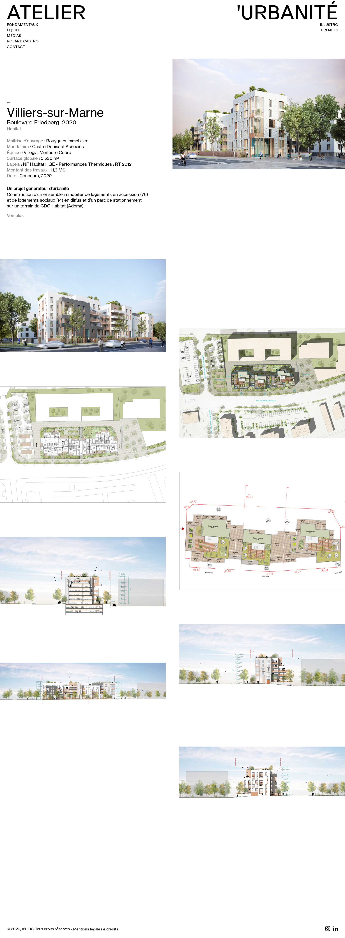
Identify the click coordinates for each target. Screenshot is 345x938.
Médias (14, 35)
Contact (16, 47)
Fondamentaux (22, 24)
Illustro (329, 24)
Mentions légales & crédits (95, 929)
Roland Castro (23, 41)
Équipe (13, 30)
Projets (329, 30)
